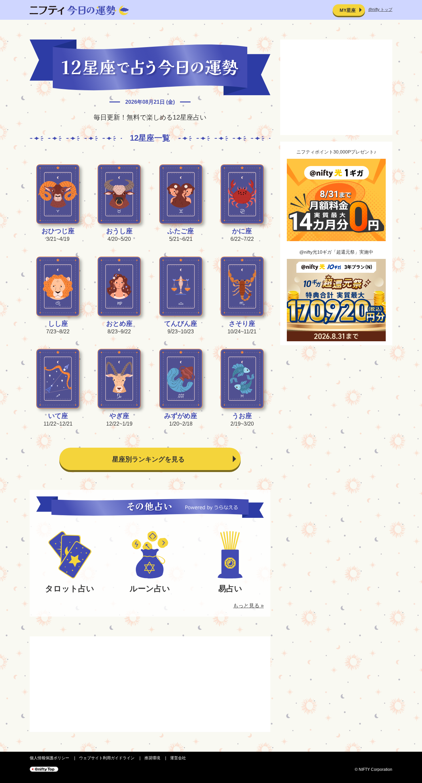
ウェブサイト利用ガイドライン (107, 758)
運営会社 (178, 758)
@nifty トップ (380, 9)
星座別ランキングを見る (148, 459)
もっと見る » (248, 605)
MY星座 (348, 10)
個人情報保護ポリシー (49, 758)
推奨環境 (152, 758)
